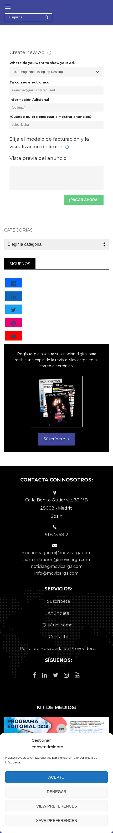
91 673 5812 (56, 534)
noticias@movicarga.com (57, 566)
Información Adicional (29, 100)
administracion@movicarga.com (56, 559)
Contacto (58, 636)
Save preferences (56, 820)
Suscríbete (58, 601)
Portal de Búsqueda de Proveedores (58, 648)
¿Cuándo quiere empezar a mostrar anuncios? (50, 117)
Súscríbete (55, 438)
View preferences (56, 806)
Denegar (56, 791)
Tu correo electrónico (29, 82)
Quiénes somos (58, 624)
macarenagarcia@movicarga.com (56, 552)
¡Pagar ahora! (84, 200)
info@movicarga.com (56, 573)
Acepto (56, 777)
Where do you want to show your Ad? (42, 63)
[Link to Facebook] (14, 283)
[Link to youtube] (13, 336)
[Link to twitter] (13, 309)
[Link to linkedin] (13, 296)
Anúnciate (58, 613)
